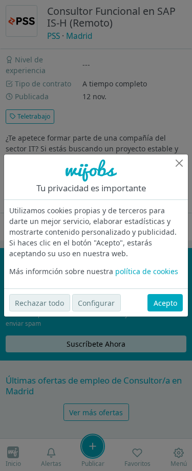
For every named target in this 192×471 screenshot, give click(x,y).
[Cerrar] (179, 163)
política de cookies (146, 271)
